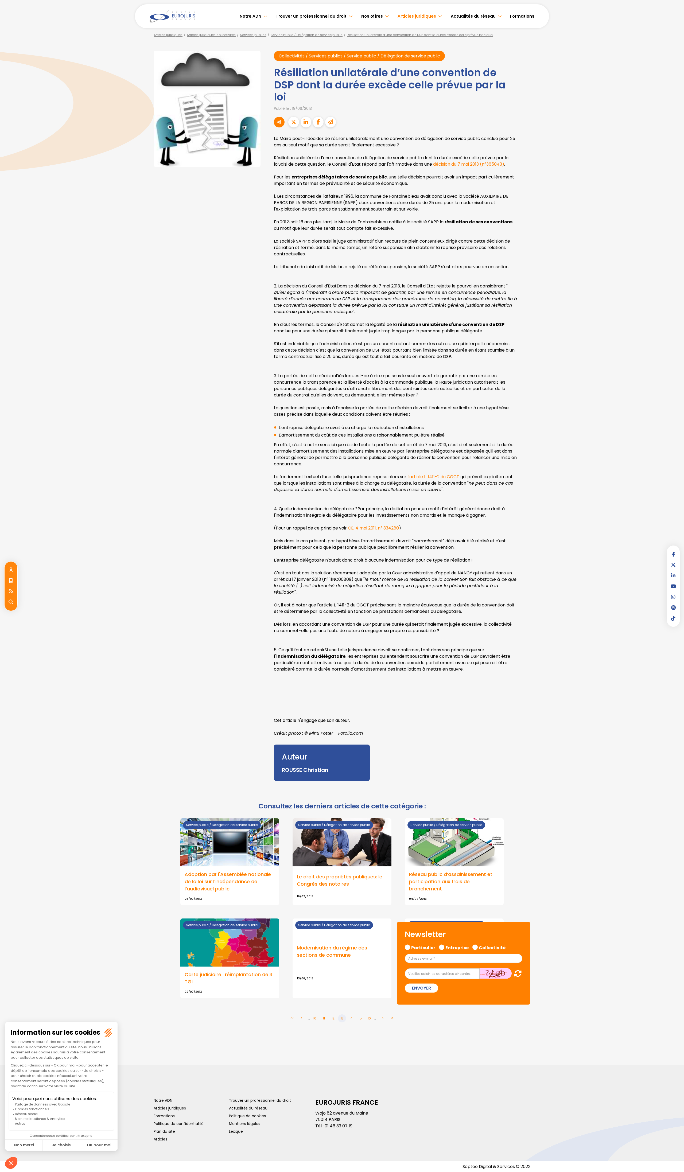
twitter (673, 564)
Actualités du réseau (473, 16)
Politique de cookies (247, 1116)
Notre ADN (250, 16)
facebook (673, 554)
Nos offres (372, 16)
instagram (673, 597)
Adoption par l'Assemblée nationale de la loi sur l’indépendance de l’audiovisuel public (228, 881)
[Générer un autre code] (516, 973)
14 (351, 1018)
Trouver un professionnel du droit (311, 16)
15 (360, 1018)
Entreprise (457, 946)
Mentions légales (244, 1123)
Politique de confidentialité (179, 1123)
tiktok (673, 618)
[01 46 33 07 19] (11, 581)
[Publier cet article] (293, 122)
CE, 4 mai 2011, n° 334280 (373, 528)
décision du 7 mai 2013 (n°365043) (468, 164)
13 (342, 1018)
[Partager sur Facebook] (318, 122)
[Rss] (11, 591)
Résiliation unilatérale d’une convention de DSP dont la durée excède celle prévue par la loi (420, 35)
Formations (522, 16)
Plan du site (164, 1131)
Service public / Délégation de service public (307, 35)
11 (324, 1018)
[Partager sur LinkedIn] (306, 122)
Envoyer (421, 988)
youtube (673, 586)
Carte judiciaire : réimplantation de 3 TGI (228, 978)
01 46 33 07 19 (338, 1126)
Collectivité (492, 946)
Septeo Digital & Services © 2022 (496, 1166)
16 (369, 1018)
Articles (160, 1139)
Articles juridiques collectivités (211, 35)
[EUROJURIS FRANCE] (172, 16)
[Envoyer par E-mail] (330, 122)
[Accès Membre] (11, 570)
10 (314, 1018)
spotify (673, 607)
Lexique (236, 1131)
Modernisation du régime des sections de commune (332, 951)
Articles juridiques (417, 16)
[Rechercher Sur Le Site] (11, 602)
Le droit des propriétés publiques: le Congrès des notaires (339, 880)
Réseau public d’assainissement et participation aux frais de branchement (450, 881)
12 (333, 1018)
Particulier (423, 946)
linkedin (673, 575)
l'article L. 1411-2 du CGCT (433, 477)
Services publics (253, 35)
